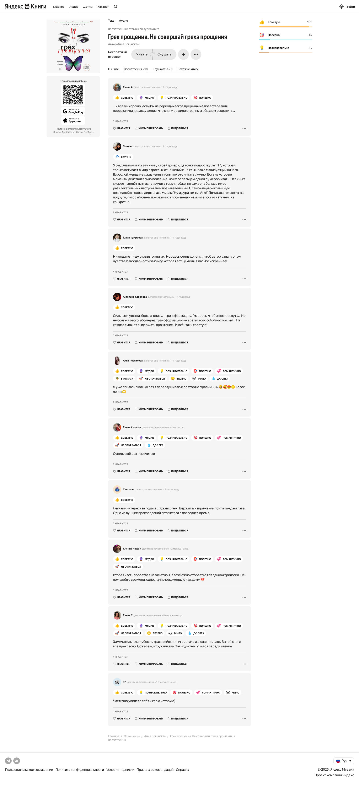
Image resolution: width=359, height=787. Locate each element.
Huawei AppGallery (63, 132)
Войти (351, 6)
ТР (124, 682)
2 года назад (170, 87)
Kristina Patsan (132, 548)
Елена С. (128, 615)
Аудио (73, 6)
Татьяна (128, 146)
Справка (182, 770)
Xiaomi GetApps (84, 132)
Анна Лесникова (133, 360)
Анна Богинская (128, 44)
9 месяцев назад (172, 615)
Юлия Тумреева (133, 237)
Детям (87, 6)
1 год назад (179, 237)
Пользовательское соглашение (29, 770)
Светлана (128, 489)
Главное (58, 6)
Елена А (128, 87)
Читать (142, 54)
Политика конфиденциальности (79, 770)
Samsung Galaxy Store (78, 128)
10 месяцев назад (166, 682)
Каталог (103, 6)
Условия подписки (120, 770)
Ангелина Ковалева (135, 296)
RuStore (60, 128)
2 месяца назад (179, 548)
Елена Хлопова (132, 427)
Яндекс (348, 775)
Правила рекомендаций (155, 770)
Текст (112, 20)
